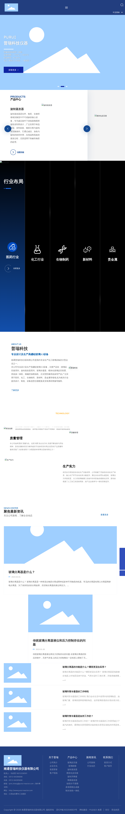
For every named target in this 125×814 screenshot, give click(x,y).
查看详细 (30, 147)
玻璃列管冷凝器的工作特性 (75, 691)
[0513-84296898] (122, 550)
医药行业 (12, 257)
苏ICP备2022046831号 (66, 810)
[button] (58, 86)
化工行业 (37, 259)
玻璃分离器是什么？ (22, 572)
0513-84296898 (15, 777)
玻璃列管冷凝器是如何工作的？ (77, 716)
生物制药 (62, 259)
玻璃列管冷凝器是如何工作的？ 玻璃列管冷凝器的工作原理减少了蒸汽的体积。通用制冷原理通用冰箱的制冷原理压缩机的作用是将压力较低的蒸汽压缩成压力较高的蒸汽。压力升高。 (91, 725)
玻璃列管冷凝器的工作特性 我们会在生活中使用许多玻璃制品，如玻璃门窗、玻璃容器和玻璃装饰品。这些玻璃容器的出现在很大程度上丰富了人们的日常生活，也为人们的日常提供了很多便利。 (91, 700)
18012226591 (21, 773)
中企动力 (93, 810)
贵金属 (112, 259)
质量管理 (16, 438)
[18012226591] (122, 556)
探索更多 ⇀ (14, 72)
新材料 (87, 259)
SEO (107, 810)
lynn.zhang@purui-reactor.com (21, 783)
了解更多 (15, 390)
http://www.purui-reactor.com (21, 790)
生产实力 (69, 466)
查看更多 (16, 268)
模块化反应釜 (28, 114)
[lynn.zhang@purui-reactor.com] (122, 561)
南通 (100, 810)
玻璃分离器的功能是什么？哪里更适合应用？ (84, 667)
